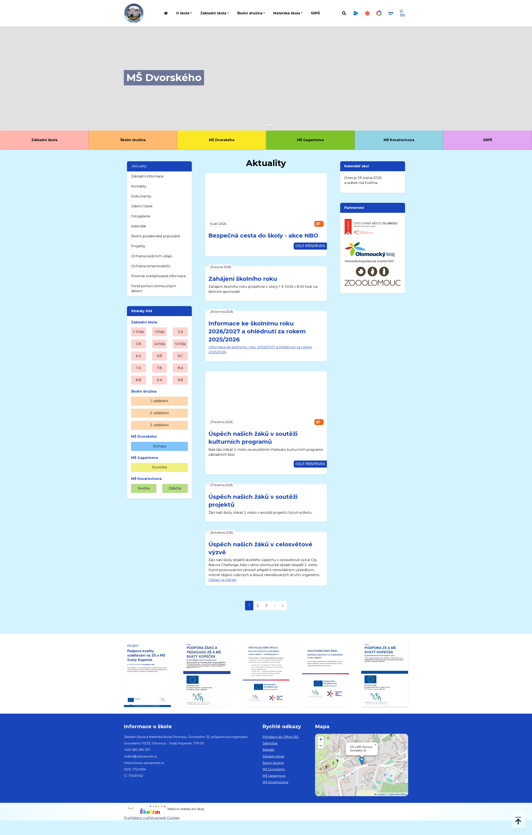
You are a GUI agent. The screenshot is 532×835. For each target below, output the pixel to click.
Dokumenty (141, 196)
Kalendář (138, 226)
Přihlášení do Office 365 (280, 737)
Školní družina (133, 140)
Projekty (138, 246)
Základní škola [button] (213, 13)
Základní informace (147, 176)
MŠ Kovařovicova (399, 140)
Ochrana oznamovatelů (150, 266)
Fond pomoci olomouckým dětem (153, 288)
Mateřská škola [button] (286, 13)
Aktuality (139, 166)
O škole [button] (183, 13)
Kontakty (138, 186)
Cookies (173, 818)
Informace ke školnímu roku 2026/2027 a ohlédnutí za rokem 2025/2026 (257, 331)
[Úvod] (166, 13)
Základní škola (44, 140)
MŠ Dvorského (164, 77)
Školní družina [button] (249, 13)
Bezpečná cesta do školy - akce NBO (263, 235)
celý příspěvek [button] (310, 246)
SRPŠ (315, 13)
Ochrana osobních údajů (151, 256)
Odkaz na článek (222, 580)
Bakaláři (268, 750)
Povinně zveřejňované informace (158, 276)
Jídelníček (270, 743)
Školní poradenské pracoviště (155, 236)
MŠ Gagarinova (310, 140)
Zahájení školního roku (242, 278)
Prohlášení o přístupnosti (145, 818)
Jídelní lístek (142, 206)
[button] (361, 760)
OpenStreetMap (398, 794)
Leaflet (381, 794)
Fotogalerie (140, 216)
